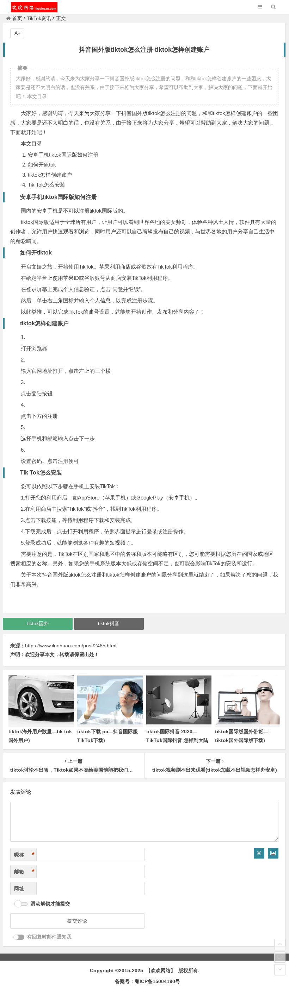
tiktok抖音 (108, 623)
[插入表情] (259, 853)
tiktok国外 (38, 623)
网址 (19, 888)
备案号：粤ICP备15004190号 (147, 981)
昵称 (24, 855)
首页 (17, 18)
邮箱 (24, 871)
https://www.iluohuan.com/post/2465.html (70, 645)
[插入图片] (273, 853)
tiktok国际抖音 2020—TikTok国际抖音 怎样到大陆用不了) (177, 740)
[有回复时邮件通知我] (19, 937)
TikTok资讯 (39, 18)
